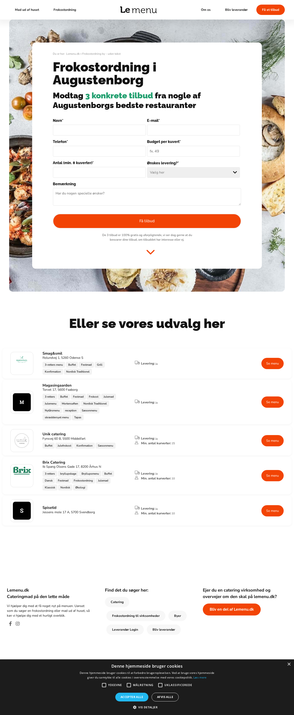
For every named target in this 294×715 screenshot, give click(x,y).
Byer (177, 616)
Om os (206, 10)
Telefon (60, 142)
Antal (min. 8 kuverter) (73, 163)
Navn (58, 120)
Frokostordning (65, 10)
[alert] (147, 687)
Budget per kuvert (164, 142)
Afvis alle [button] (165, 697)
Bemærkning (64, 184)
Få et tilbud (270, 10)
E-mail (153, 120)
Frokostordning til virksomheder (136, 616)
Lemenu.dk (73, 54)
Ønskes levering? (163, 163)
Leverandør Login (125, 629)
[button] (147, 707)
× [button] (289, 664)
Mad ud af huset (27, 10)
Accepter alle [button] (132, 697)
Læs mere (199, 677)
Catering (117, 602)
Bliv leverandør (236, 10)
